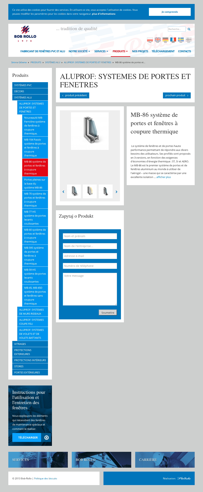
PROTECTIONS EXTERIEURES (22, 352)
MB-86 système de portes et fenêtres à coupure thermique (35, 167)
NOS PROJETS (140, 51)
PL (150, 40)
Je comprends (170, 11)
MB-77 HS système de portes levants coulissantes (35, 217)
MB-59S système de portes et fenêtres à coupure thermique (34, 255)
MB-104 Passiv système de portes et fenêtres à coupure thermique (35, 147)
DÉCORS (19, 91)
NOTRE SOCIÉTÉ (78, 51)
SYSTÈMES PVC (23, 85)
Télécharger (28, 437)
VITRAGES (20, 344)
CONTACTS (184, 51)
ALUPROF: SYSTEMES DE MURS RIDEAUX (31, 311)
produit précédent (76, 95)
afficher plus (163, 177)
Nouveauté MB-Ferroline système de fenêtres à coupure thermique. (34, 125)
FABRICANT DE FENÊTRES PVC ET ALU (42, 51)
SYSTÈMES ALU (53, 62)
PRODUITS (119, 51)
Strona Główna (19, 62)
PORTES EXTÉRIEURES (27, 372)
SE (181, 40)
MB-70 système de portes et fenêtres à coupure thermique (35, 199)
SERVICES (99, 51)
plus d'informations (103, 13)
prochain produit (175, 95)
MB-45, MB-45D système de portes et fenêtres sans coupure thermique (35, 295)
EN (158, 40)
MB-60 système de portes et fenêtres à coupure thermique (35, 235)
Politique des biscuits (45, 478)
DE (165, 40)
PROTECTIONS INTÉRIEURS (30, 360)
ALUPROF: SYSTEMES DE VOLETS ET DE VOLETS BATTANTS (31, 334)
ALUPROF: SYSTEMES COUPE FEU (31, 321)
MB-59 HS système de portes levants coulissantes (35, 275)
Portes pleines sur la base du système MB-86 (34, 183)
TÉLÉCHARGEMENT (163, 51)
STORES (18, 366)
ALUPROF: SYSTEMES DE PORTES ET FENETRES (88, 62)
